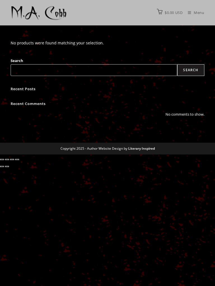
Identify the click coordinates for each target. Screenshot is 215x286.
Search (17, 60)
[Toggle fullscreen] (7, 159)
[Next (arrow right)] (7, 166)
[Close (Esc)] (17, 159)
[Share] (12, 159)
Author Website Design (105, 148)
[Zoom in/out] (2, 159)
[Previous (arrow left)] (2, 166)
